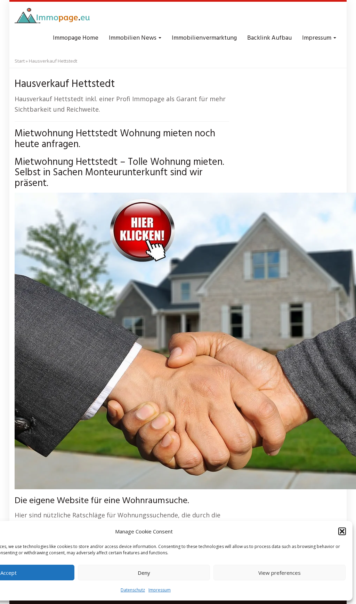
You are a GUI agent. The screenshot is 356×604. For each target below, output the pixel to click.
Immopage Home (75, 38)
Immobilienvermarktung (204, 38)
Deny (144, 572)
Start (20, 61)
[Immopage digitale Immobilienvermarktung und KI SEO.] (53, 17)
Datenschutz (133, 590)
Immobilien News (133, 38)
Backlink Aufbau (269, 38)
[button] (342, 531)
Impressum (159, 590)
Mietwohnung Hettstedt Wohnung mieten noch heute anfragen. (115, 139)
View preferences (279, 572)
